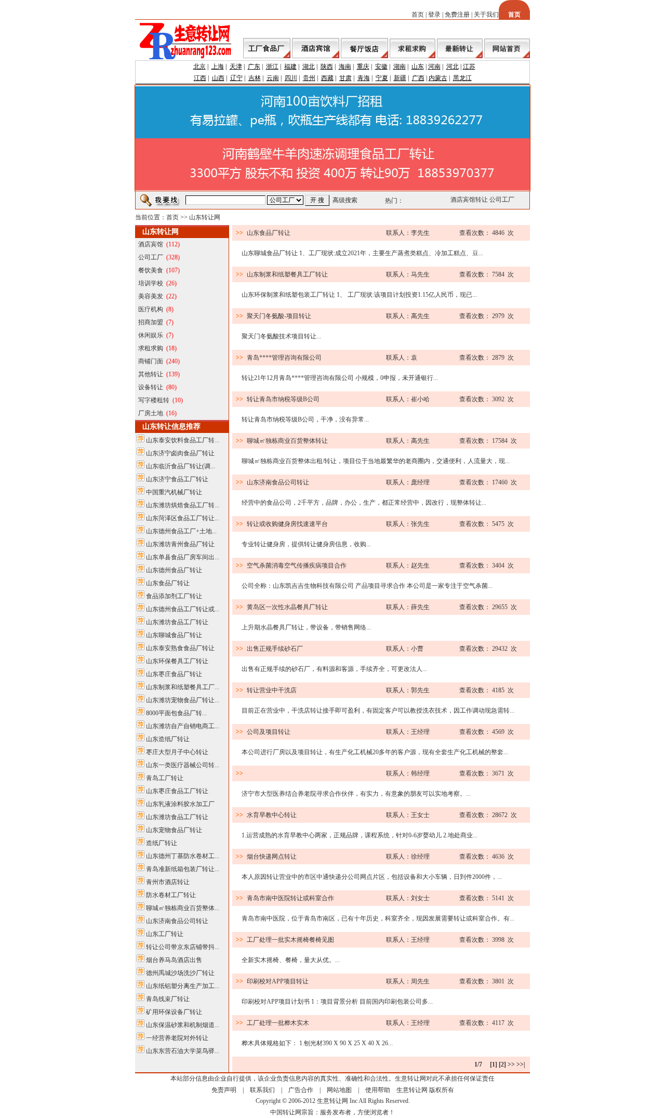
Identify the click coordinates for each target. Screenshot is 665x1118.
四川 (291, 78)
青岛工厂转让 (164, 778)
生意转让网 (412, 1090)
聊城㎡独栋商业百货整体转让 (287, 440)
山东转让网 (204, 217)
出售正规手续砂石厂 (275, 648)
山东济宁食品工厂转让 (177, 479)
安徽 (381, 66)
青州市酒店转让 (168, 882)
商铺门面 (150, 361)
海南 (345, 66)
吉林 (254, 78)
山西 (218, 78)
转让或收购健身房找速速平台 (287, 524)
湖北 (308, 66)
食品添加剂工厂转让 (174, 596)
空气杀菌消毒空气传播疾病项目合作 (297, 565)
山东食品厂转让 (168, 583)
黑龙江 (462, 78)
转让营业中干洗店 (272, 690)
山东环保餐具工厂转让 (177, 661)
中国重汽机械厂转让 (174, 492)
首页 (417, 14)
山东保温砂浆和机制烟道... (182, 1025)
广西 (418, 78)
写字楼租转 (153, 400)
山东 (417, 66)
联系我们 (262, 1090)
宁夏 (382, 78)
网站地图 (339, 1090)
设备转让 (150, 387)
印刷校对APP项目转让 (278, 981)
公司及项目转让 (268, 731)
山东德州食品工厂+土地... (181, 531)
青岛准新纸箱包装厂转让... (182, 869)
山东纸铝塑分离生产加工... (182, 986)
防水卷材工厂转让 (171, 895)
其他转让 (150, 374)
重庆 (363, 66)
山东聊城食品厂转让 (174, 635)
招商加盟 (150, 322)
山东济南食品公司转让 (177, 921)
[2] (502, 1064)
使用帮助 (377, 1090)
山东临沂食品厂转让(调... (180, 466)
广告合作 (300, 1090)
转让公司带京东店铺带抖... (182, 947)
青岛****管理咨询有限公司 (284, 357)
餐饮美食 (150, 270)
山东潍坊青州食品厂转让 (180, 544)
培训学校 (150, 283)
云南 (273, 78)
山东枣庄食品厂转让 (174, 674)
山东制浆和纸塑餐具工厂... (182, 687)
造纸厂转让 (161, 843)
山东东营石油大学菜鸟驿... (182, 1051)
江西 (200, 78)
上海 (217, 66)
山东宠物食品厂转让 (174, 830)
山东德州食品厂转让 (174, 570)
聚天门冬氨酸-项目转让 (279, 316)
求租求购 (150, 348)
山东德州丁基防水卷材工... (182, 856)
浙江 (272, 66)
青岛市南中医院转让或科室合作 (290, 898)
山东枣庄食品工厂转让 (177, 791)
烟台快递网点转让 (272, 856)
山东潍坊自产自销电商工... (182, 726)
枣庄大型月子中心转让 (177, 752)
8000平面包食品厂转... (176, 713)
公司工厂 (150, 257)
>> (511, 1064)
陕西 (327, 66)
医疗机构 (150, 309)
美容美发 (150, 296)
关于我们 (486, 14)
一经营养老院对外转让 (177, 1038)
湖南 (399, 66)
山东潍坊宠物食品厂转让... (182, 700)
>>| (520, 1064)
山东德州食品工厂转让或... (182, 609)
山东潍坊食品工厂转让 (177, 622)
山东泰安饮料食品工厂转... (182, 440)
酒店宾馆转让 (466, 199)
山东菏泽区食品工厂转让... (182, 518)
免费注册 (457, 14)
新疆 (400, 78)
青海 (363, 78)
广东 (254, 66)
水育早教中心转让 (272, 815)
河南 (434, 66)
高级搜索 (344, 200)
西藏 (327, 78)
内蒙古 (438, 78)
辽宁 (236, 78)
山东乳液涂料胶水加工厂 (180, 804)
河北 (452, 66)
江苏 (469, 66)
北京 (199, 66)
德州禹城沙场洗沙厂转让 (180, 973)
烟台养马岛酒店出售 (174, 960)
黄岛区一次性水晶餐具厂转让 (287, 607)
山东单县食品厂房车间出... (182, 557)
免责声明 (223, 1090)
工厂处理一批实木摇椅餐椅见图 (290, 939)
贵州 (309, 78)
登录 (434, 14)
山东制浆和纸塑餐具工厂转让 (287, 274)
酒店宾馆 (150, 244)
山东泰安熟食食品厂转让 (180, 648)
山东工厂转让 (164, 934)
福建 (290, 66)
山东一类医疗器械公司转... (182, 765)
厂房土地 (150, 413)
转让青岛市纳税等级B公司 (283, 399)
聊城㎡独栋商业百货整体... (182, 908)
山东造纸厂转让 (168, 739)
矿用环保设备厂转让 (174, 1012)
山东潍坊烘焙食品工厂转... (182, 505)
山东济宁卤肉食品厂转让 (180, 453)
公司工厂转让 (505, 199)
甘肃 (345, 78)
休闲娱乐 (150, 335)
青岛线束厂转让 (168, 999)
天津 (236, 66)
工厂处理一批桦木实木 (278, 1023)
